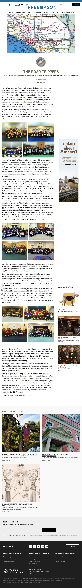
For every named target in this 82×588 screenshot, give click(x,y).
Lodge (29, 12)
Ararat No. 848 (45, 291)
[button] (38, 82)
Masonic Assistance (68, 12)
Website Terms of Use (29, 582)
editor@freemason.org (57, 580)
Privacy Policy (38, 582)
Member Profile (20, 12)
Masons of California (6, 1)
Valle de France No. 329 (22, 378)
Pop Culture (37, 12)
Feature (10, 12)
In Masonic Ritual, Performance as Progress (17, 505)
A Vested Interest (63, 310)
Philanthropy (55, 12)
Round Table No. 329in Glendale (15, 97)
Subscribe (76, 4)
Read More (6, 460)
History (46, 12)
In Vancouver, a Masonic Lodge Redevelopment (55, 455)
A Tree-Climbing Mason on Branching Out (19, 454)
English (61, 4)
